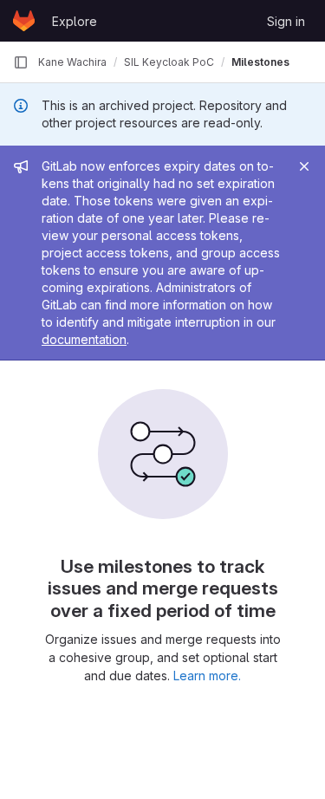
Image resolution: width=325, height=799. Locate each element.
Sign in (286, 21)
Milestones (260, 61)
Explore (74, 21)
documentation (84, 339)
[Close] (304, 166)
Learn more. (207, 675)
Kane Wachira (72, 61)
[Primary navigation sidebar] (21, 62)
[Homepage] (24, 21)
